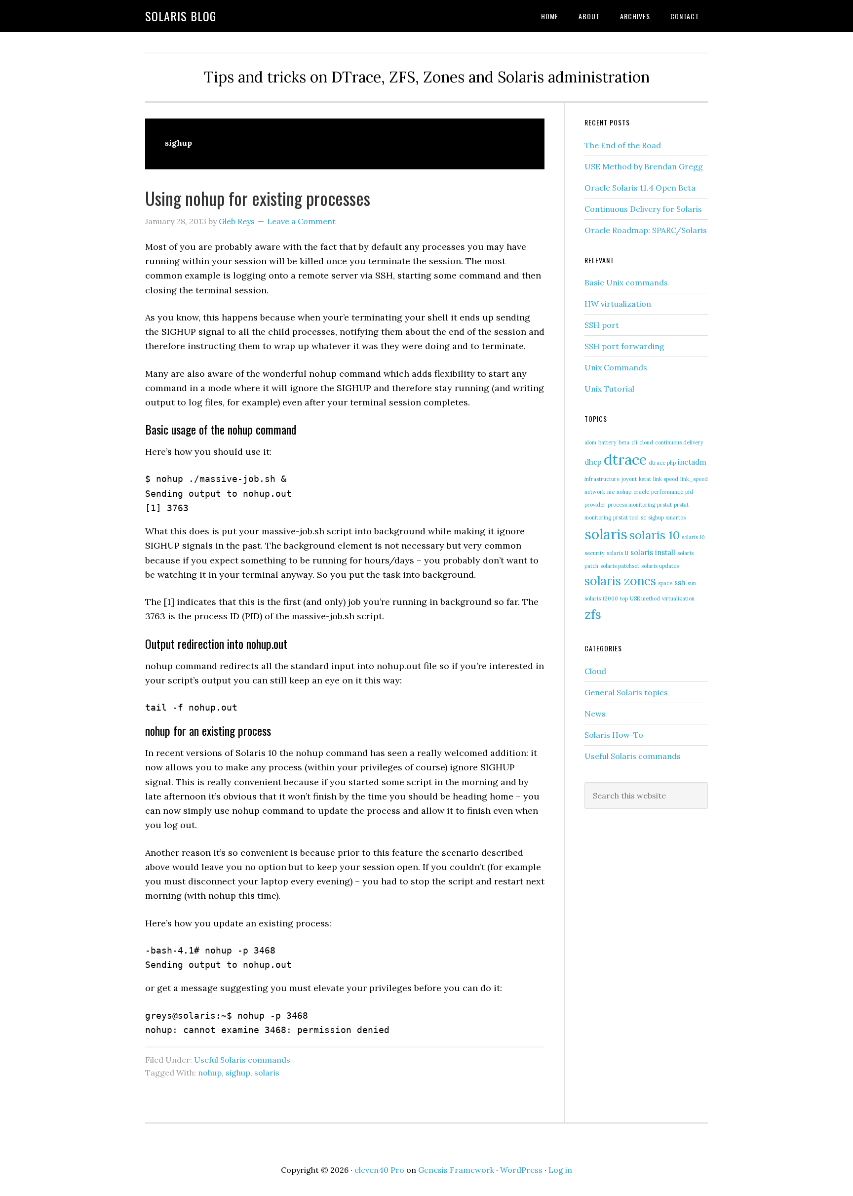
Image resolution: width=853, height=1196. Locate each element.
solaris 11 (617, 553)
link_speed (694, 479)
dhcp (593, 462)
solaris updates (660, 565)
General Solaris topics (626, 692)
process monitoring (631, 504)
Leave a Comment (301, 221)
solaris (266, 1072)
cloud (646, 442)
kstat (645, 479)
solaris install (652, 552)
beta (624, 442)
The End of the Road (622, 145)
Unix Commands (615, 367)
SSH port (601, 325)
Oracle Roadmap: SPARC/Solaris (645, 230)
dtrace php (662, 462)
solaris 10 (654, 535)
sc (643, 517)
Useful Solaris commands (242, 1060)
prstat (664, 504)
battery (607, 442)
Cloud (595, 671)
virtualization (678, 598)
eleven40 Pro (379, 1170)
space (665, 583)
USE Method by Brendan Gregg (643, 166)
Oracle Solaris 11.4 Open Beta (640, 188)
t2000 (610, 598)
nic (611, 491)
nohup (210, 1072)
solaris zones (620, 581)
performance (667, 491)
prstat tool (626, 517)
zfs (592, 614)
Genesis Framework (456, 1170)
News (595, 713)
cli (634, 442)
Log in (560, 1170)
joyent (629, 479)
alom (590, 442)
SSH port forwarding (624, 346)
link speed (665, 479)
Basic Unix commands (626, 282)
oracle (641, 491)
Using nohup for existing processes (257, 198)
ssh (680, 582)
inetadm (692, 462)
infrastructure (602, 479)
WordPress (521, 1170)
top (624, 598)
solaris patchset (619, 565)
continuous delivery (679, 442)
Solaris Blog (180, 16)
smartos (676, 517)
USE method (645, 598)
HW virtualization (617, 304)
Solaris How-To (613, 735)
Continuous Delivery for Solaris (643, 209)
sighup (238, 1072)
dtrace (625, 459)
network (594, 491)
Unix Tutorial (609, 389)
